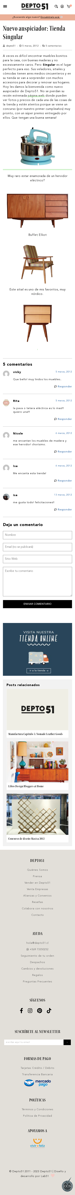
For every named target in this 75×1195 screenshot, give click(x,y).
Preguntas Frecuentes (37, 981)
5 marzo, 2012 (64, 372)
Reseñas (37, 902)
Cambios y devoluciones (37, 968)
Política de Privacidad (37, 1116)
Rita (16, 401)
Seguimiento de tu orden (37, 956)
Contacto (37, 915)
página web (36, 95)
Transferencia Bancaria (37, 1074)
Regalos (37, 975)
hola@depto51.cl (37, 943)
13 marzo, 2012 (63, 495)
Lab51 (45, 1176)
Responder (65, 386)
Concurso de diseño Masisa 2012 (26, 839)
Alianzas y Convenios (37, 895)
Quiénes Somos (37, 870)
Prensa (37, 876)
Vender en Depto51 (37, 883)
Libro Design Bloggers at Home (26, 786)
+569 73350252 (39, 949)
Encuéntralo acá (50, 17)
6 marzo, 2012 (64, 433)
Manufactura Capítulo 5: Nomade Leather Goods (35, 734)
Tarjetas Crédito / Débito (37, 1068)
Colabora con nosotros (37, 908)
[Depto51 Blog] (35, 6)
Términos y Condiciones (37, 1109)
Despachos (37, 962)
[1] (68, 7)
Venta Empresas (37, 889)
